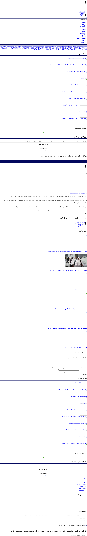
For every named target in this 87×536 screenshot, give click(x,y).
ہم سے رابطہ (82, 14)
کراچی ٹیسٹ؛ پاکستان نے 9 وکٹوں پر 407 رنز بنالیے (44, 48)
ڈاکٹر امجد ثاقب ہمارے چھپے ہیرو (47, 46)
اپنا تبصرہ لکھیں (84, 367)
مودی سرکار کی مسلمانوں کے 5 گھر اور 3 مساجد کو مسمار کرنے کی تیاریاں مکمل (18, 48)
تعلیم (83, 29)
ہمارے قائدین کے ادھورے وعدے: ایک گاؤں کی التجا (31, 46)
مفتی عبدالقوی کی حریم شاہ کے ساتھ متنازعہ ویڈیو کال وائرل (74, 118)
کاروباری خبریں (82, 486)
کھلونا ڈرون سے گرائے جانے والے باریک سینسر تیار (77, 58)
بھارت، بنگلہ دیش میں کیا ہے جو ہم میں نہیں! (75, 347)
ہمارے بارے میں (82, 15)
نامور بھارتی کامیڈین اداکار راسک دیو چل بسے (78, 98)
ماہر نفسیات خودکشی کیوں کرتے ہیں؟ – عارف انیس (76, 84)
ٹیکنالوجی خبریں (81, 482)
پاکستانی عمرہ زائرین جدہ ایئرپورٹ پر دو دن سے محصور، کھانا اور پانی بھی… (67, 270)
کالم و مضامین (82, 490)
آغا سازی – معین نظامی (82, 111)
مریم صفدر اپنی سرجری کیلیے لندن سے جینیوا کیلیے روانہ (44, 49)
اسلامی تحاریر (82, 488)
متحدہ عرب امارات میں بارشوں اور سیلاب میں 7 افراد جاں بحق (74, 91)
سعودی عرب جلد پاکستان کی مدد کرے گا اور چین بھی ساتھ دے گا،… (70, 309)
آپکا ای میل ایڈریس (83, 369)
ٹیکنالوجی (82, 33)
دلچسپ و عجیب (81, 38)
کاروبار (83, 34)
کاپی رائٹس (82, 13)
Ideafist (85, 525)
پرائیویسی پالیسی (81, 11)
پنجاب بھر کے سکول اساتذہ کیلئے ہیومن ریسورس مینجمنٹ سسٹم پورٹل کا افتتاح (67, 328)
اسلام (83, 22)
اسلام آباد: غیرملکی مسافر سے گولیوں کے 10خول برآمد (76, 71)
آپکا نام (85, 368)
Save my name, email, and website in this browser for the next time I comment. (71, 372)
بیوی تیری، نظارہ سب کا (82, 46)
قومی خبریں (79, 213)
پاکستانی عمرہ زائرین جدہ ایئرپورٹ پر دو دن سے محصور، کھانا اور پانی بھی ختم (71, 49)
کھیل (83, 40)
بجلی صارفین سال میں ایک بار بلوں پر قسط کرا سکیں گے (66, 46)
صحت (83, 31)
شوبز (83, 36)
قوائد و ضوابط (82, 12)
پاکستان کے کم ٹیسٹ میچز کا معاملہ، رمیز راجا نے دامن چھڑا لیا (74, 104)
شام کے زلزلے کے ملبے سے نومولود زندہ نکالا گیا (17, 47)
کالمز (83, 24)
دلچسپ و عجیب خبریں (80, 484)
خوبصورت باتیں (84, 78)
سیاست (83, 27)
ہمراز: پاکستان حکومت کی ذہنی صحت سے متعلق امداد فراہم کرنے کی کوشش (42, 47)
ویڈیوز (83, 42)
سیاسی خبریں (82, 480)
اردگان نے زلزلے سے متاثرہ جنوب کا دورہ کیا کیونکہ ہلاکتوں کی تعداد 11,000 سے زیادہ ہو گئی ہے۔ (67, 64)
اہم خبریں (82, 26)
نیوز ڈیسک (85, 193)
